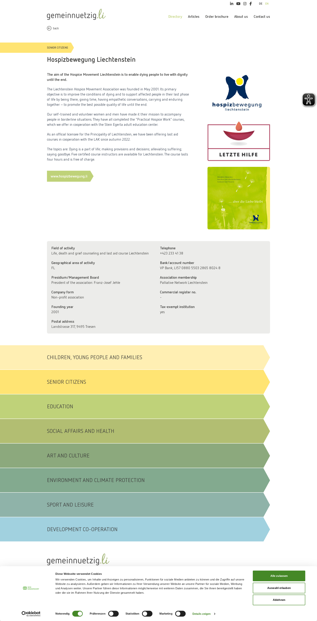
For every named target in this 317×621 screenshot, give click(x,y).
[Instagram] (245, 4)
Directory (175, 16)
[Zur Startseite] (76, 14)
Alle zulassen (279, 575)
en (267, 3)
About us (241, 16)
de (260, 3)
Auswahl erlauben (279, 587)
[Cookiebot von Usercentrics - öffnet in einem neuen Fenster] (31, 614)
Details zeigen (201, 613)
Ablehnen (279, 599)
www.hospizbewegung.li (69, 176)
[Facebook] (250, 4)
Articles (193, 16)
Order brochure (216, 16)
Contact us (262, 16)
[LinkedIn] (231, 4)
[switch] (113, 614)
